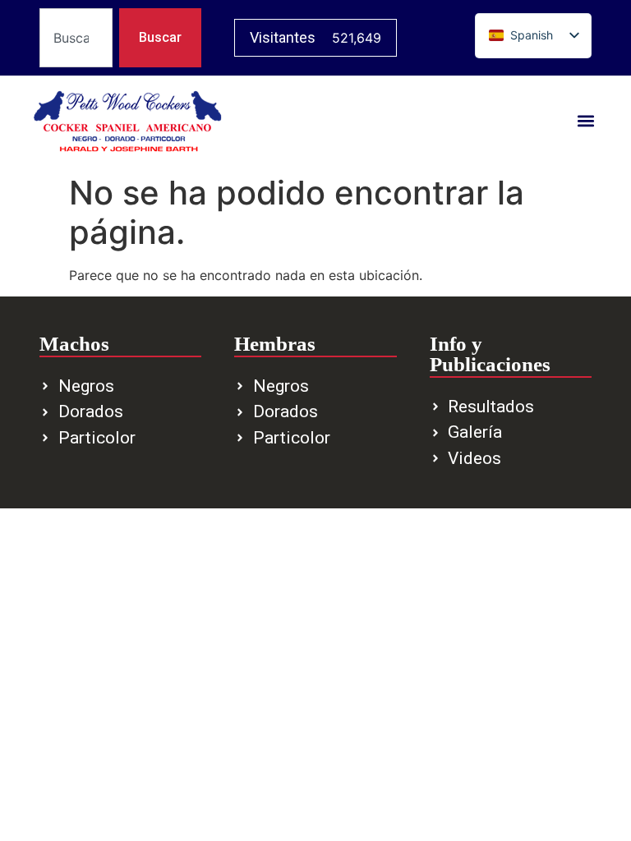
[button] (586, 121)
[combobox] (76, 37)
